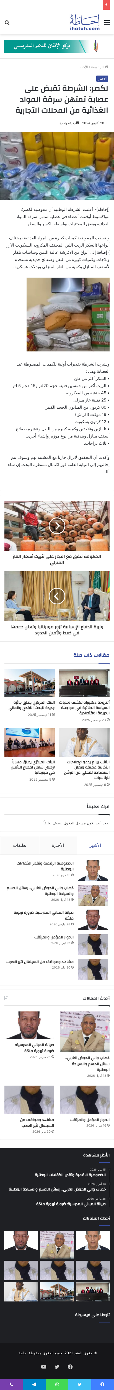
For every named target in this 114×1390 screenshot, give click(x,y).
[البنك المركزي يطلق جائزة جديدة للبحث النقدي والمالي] (29, 683)
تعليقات (19, 845)
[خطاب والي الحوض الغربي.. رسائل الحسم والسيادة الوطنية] (93, 895)
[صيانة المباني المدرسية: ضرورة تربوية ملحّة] (93, 920)
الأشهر (95, 845)
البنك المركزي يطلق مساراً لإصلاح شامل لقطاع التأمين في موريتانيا (33, 767)
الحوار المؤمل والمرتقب (54, 937)
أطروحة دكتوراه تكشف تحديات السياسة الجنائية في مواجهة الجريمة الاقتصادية (84, 708)
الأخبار (83, 67)
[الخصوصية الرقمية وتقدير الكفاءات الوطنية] (93, 870)
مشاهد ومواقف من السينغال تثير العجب (40, 962)
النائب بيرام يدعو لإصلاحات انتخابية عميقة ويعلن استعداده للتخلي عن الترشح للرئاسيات (87, 770)
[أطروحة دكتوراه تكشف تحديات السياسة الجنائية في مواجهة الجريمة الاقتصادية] (84, 683)
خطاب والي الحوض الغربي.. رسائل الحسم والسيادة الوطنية (40, 891)
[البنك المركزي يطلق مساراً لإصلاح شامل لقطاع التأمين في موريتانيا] (29, 742)
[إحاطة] (84, 22)
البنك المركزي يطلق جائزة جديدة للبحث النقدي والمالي (32, 705)
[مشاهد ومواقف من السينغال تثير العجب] (93, 969)
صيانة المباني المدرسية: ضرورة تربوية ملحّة (44, 915)
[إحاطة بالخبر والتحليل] (57, 46)
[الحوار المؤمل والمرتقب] (93, 944)
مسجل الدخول (75, 823)
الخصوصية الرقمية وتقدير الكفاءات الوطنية (45, 866)
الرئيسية (98, 67)
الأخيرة (58, 845)
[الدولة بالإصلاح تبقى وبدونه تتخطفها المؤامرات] (21, 1270)
